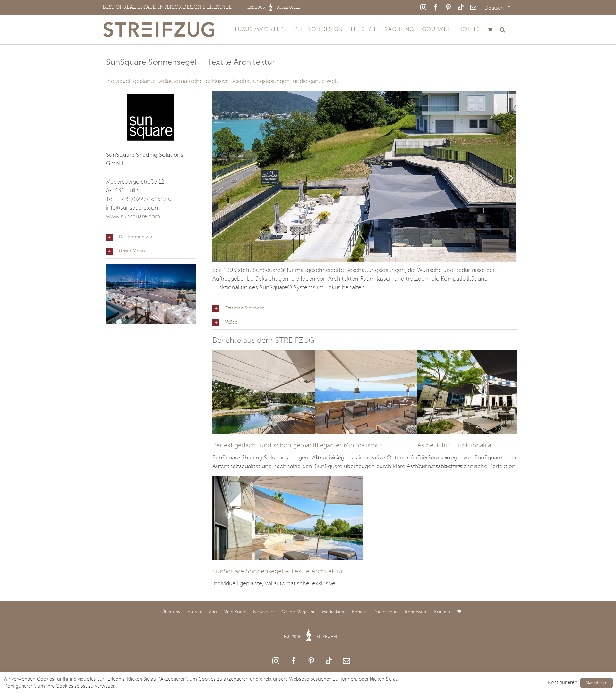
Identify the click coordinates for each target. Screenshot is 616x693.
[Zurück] (217, 177)
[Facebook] (293, 660)
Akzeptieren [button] (597, 683)
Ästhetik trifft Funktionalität (455, 445)
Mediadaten (334, 612)
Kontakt (359, 612)
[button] (502, 29)
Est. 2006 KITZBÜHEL (311, 637)
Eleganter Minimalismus (349, 445)
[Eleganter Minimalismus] (390, 354)
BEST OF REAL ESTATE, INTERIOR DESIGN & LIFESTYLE (202, 7)
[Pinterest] (311, 660)
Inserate (194, 612)
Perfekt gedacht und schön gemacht (265, 445)
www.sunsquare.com (133, 216)
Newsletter (264, 612)
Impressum (416, 612)
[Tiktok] (328, 660)
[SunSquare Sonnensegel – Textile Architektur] (287, 480)
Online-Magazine (298, 612)
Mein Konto (235, 612)
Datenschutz (385, 612)
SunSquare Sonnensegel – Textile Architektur (277, 571)
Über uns (171, 612)
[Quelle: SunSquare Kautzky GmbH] (364, 176)
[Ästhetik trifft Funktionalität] (492, 354)
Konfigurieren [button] (562, 683)
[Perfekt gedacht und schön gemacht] (287, 354)
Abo (213, 612)
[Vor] (511, 177)
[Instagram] (275, 660)
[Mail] (346, 660)
